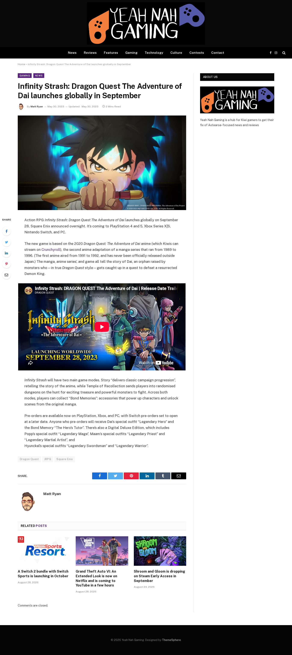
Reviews (90, 52)
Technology (154, 52)
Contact (217, 52)
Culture (176, 52)
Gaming (131, 52)
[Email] (6, 274)
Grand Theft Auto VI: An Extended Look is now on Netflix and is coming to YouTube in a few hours (96, 578)
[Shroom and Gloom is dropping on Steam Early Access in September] (160, 551)
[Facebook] (6, 231)
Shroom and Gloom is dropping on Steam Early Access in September (159, 576)
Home (21, 64)
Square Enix (64, 459)
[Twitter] (6, 242)
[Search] (284, 53)
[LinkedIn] (6, 253)
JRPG (47, 459)
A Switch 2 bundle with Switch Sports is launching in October (43, 573)
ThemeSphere (171, 640)
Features (111, 52)
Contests (196, 52)
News (72, 52)
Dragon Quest (29, 459)
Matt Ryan (37, 106)
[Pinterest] (6, 264)
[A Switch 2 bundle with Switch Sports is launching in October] (44, 551)
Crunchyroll (50, 249)
